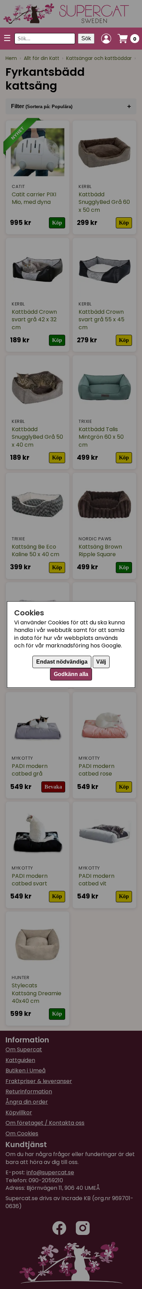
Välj (101, 662)
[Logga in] (106, 38)
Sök (86, 38)
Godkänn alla (71, 674)
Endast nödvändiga (62, 662)
